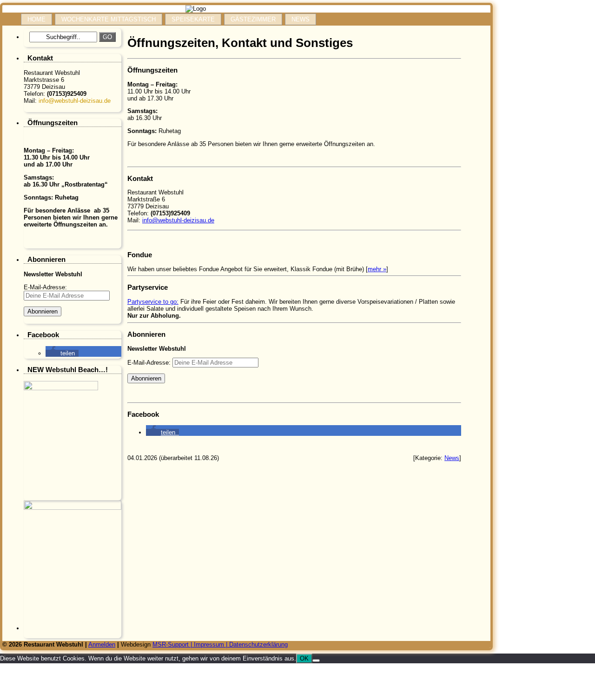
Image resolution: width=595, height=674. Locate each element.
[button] (62, 353)
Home (36, 19)
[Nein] (316, 660)
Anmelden (101, 644)
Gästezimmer (253, 19)
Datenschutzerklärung (258, 644)
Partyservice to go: (152, 301)
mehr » (377, 269)
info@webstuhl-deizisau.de (75, 100)
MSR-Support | (173, 644)
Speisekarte (193, 19)
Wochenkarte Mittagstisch (108, 19)
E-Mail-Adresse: (149, 362)
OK (304, 658)
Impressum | (211, 644)
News (300, 19)
